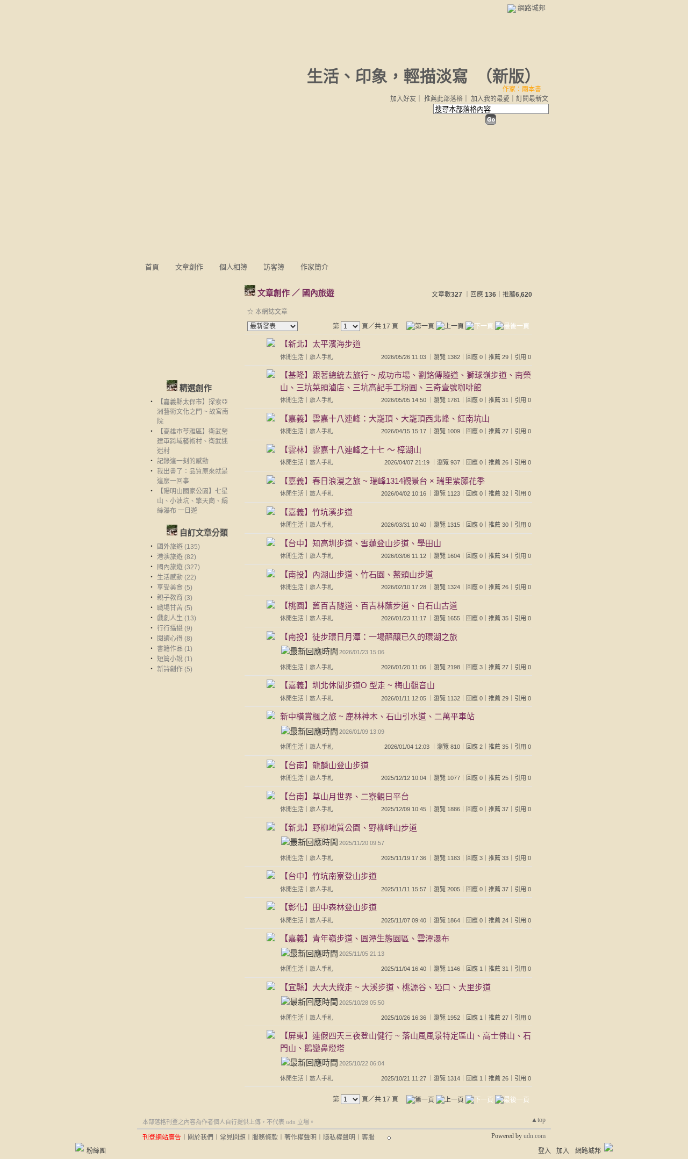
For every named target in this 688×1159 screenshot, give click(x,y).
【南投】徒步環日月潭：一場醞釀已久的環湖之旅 (368, 636)
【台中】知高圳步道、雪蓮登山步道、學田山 (360, 543)
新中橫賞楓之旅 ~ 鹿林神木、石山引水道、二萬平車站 (377, 716)
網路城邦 (532, 8)
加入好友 (403, 99)
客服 (368, 1137)
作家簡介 (314, 267)
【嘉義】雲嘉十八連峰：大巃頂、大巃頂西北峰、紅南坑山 (385, 418)
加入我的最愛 (490, 99)
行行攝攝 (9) (174, 628)
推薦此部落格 (443, 99)
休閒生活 (292, 357)
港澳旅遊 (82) (176, 557)
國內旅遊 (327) (178, 567)
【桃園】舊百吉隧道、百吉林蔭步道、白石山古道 (368, 605)
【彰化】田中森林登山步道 (328, 907)
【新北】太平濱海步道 (320, 343)
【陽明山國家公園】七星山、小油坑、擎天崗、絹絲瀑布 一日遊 (192, 501)
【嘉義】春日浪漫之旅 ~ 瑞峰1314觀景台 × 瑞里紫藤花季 (382, 480)
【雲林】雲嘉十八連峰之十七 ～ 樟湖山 (350, 449)
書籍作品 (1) (174, 649)
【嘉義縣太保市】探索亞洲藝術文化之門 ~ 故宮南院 (192, 411)
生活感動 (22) (176, 577)
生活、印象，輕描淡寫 (387, 76)
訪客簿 (273, 267)
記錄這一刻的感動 (183, 461)
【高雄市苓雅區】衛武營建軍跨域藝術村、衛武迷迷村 (192, 441)
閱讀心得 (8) (174, 638)
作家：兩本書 (522, 89)
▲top (538, 1120)
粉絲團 (96, 1151)
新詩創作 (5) (174, 669)
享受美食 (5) (174, 587)
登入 (544, 1151)
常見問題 (233, 1137)
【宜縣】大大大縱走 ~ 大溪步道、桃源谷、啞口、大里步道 (385, 987)
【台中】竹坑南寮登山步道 (328, 876)
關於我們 (200, 1137)
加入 (562, 1151)
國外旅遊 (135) (178, 546)
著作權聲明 (300, 1137)
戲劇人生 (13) (176, 618)
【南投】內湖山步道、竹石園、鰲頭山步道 (356, 574)
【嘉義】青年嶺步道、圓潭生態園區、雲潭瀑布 (364, 938)
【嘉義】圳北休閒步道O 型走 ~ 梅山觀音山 (357, 685)
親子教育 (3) (174, 598)
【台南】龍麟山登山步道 (324, 765)
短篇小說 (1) (174, 659)
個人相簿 (233, 267)
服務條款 (265, 1137)
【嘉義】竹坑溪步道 (316, 512)
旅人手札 (321, 357)
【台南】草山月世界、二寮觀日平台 (344, 796)
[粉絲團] (79, 1147)
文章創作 (189, 267)
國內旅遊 (318, 292)
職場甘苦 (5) (174, 608)
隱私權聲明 (339, 1137)
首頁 (152, 267)
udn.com (535, 1136)
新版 (508, 76)
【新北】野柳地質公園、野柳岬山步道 (348, 827)
